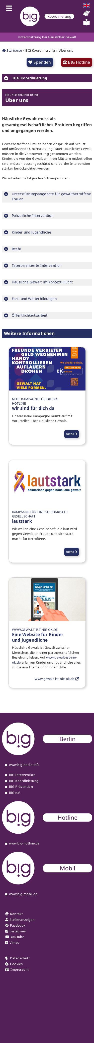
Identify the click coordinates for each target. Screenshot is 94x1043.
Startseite (14, 50)
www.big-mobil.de (23, 894)
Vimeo (15, 942)
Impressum (20, 969)
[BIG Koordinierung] (47, 16)
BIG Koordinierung (24, 781)
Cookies (16, 964)
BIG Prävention (21, 787)
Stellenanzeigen (22, 919)
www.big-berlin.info (24, 765)
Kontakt (16, 914)
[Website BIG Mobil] (47, 883)
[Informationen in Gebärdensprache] (86, 15)
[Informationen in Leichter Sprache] (86, 24)
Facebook (17, 925)
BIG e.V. (15, 793)
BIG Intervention (22, 775)
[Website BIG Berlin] (47, 754)
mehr (70, 434)
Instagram (18, 931)
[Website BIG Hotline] (47, 832)
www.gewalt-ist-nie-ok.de (55, 678)
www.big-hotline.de (24, 843)
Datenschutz (20, 958)
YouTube (17, 936)
